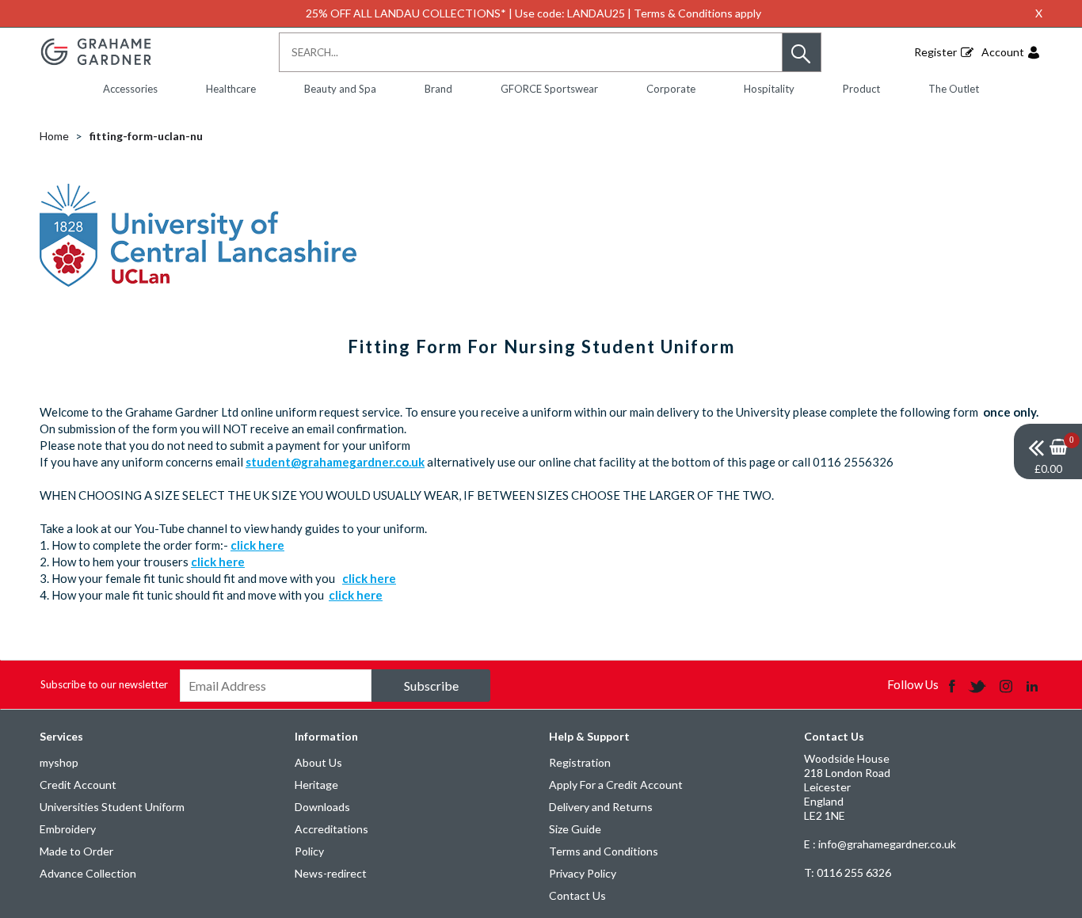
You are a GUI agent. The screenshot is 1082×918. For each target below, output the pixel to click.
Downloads (322, 806)
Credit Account (78, 784)
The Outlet (953, 88)
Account (1002, 52)
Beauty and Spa (340, 88)
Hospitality (769, 88)
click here (257, 545)
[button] (801, 52)
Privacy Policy (582, 873)
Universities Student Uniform (112, 806)
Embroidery (68, 829)
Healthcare (231, 88)
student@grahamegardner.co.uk (335, 462)
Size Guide (575, 829)
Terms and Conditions (603, 851)
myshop (59, 762)
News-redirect (331, 873)
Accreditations (331, 829)
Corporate (670, 88)
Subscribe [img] (431, 685)
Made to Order (76, 851)
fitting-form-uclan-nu (146, 136)
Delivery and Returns (601, 806)
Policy (309, 851)
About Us (318, 762)
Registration (580, 762)
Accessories (130, 88)
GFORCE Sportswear (549, 88)
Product (861, 88)
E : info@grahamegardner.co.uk (880, 844)
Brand (438, 88)
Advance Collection (88, 873)
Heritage (316, 784)
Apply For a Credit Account (616, 784)
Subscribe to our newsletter (104, 684)
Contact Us (577, 895)
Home (54, 136)
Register (935, 52)
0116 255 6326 (847, 872)
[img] (1048, 451)
